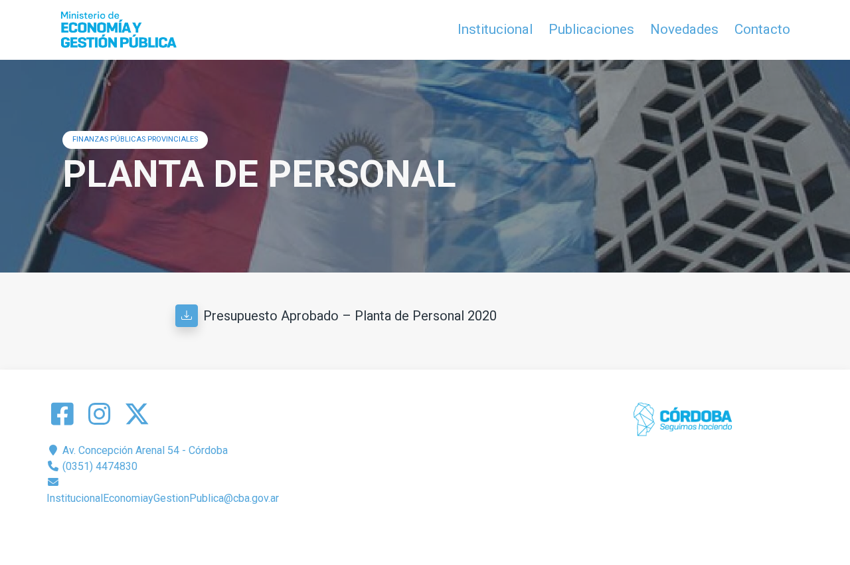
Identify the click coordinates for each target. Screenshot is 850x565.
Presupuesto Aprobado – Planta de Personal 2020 (350, 316)
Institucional (495, 29)
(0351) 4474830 (98, 466)
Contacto (762, 29)
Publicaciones (591, 29)
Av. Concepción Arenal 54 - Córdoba (144, 450)
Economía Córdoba (443, 530)
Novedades (684, 29)
